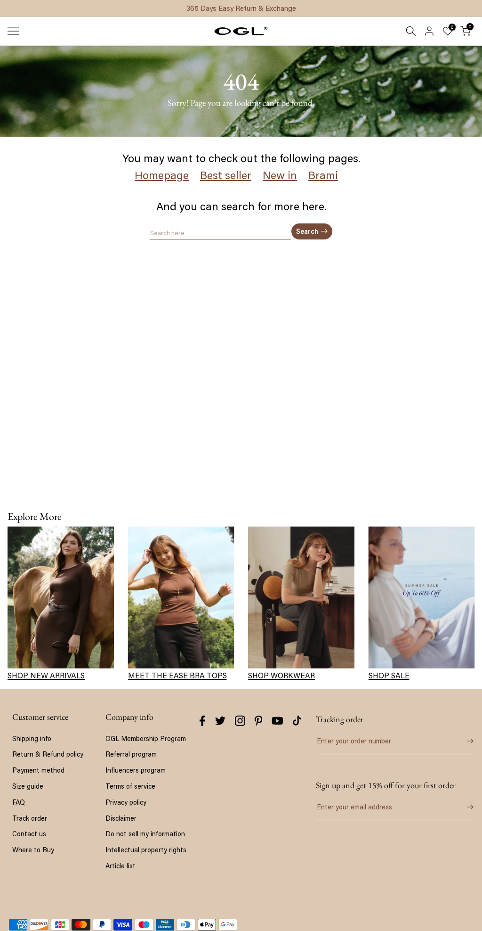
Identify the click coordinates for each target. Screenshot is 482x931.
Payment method (38, 770)
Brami (323, 175)
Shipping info (31, 738)
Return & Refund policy (47, 754)
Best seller (225, 175)
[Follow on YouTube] (277, 720)
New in (280, 175)
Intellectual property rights (145, 849)
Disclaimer (121, 818)
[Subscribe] (464, 807)
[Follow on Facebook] (202, 720)
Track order (29, 818)
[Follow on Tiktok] (297, 720)
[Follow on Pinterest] (259, 720)
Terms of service (130, 786)
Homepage (162, 175)
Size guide (27, 786)
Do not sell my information (145, 833)
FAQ (18, 802)
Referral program (131, 754)
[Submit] (464, 741)
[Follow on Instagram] (240, 720)
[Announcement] (241, 8)
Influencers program (135, 770)
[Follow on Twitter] (220, 720)
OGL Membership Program (145, 738)
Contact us (29, 833)
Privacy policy (125, 802)
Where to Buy (33, 849)
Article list (120, 865)
